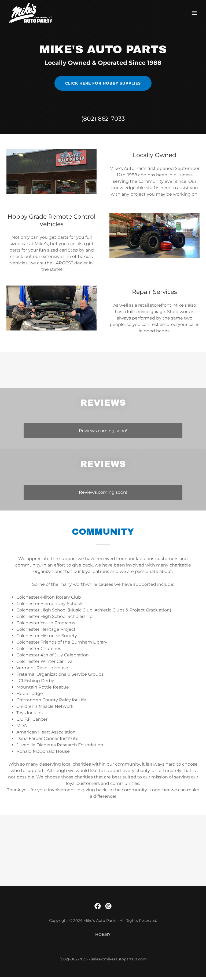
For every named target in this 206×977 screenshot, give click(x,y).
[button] (194, 12)
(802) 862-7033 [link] (103, 118)
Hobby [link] (103, 934)
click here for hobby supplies (103, 83)
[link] (31, 13)
